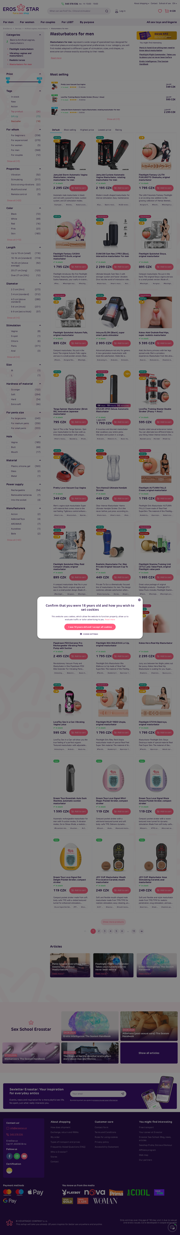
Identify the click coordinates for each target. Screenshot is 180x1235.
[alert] (90, 617)
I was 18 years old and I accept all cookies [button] (90, 626)
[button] (90, 634)
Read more (110, 619)
